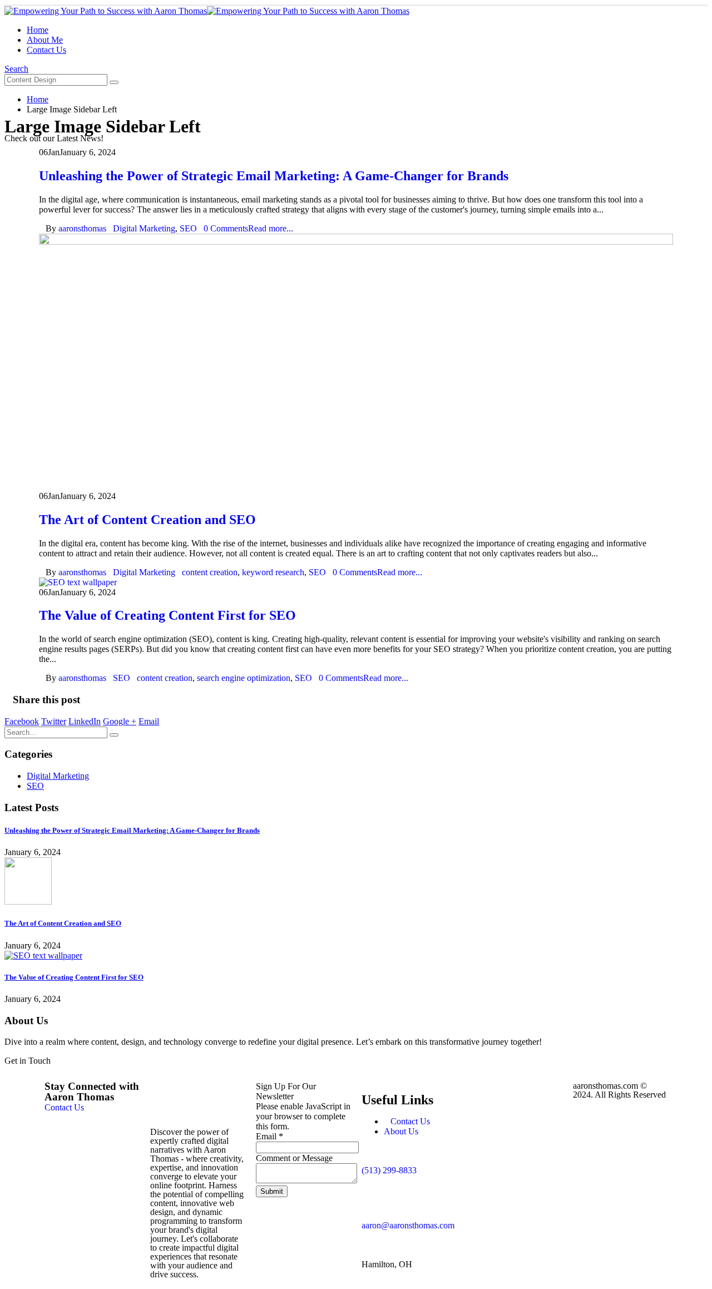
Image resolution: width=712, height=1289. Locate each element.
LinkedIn (84, 721)
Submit (271, 1191)
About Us (401, 1131)
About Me (45, 40)
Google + (119, 721)
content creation (210, 572)
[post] (28, 901)
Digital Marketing (144, 228)
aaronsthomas (82, 228)
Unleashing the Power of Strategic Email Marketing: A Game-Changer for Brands (273, 176)
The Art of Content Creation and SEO (147, 519)
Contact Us (46, 50)
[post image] (356, 362)
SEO (188, 228)
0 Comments (226, 228)
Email (149, 721)
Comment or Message (294, 1158)
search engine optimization (243, 678)
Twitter (53, 721)
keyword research (273, 572)
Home (37, 29)
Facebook (21, 721)
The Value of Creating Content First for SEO (167, 615)
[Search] (114, 82)
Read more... (270, 228)
